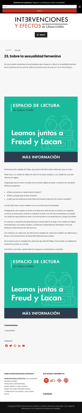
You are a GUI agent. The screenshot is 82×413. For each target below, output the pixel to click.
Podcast (17, 50)
